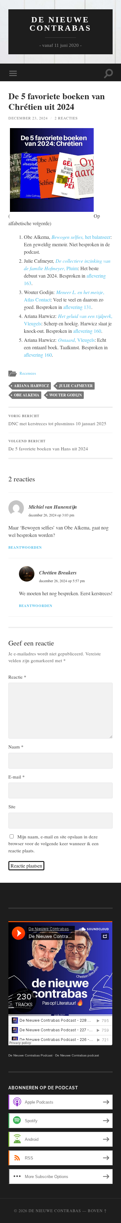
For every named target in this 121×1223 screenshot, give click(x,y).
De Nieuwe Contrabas (60, 24)
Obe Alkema (26, 395)
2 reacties (66, 117)
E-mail (16, 777)
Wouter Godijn (65, 395)
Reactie (17, 677)
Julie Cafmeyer (76, 385)
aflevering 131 (77, 307)
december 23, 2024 (28, 117)
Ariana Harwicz (31, 385)
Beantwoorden (25, 547)
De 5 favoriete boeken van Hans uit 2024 (48, 445)
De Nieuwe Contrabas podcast (77, 1055)
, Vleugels (76, 340)
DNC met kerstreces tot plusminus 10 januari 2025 (57, 419)
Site (12, 806)
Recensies (28, 373)
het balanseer (81, 237)
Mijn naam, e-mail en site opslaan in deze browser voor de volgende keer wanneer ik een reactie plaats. (53, 843)
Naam (16, 746)
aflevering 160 (87, 331)
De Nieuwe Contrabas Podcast (30, 1055)
